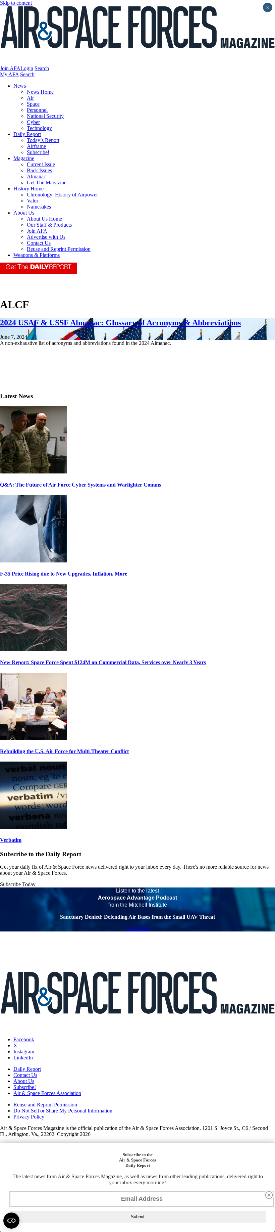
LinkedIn (23, 1057)
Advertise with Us (46, 237)
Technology (39, 128)
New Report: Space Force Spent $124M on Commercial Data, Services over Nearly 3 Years (103, 662)
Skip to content (16, 3)
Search (42, 68)
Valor (32, 200)
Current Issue (41, 164)
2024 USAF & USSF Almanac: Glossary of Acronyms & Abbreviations (120, 322)
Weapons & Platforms (36, 255)
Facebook (23, 1039)
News (19, 86)
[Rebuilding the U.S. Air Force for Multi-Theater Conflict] (33, 738)
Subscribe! (38, 152)
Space (33, 104)
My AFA (9, 74)
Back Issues (39, 170)
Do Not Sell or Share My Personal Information (62, 1110)
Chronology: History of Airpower (62, 194)
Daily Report (27, 134)
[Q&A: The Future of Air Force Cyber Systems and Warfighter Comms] (33, 471)
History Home (28, 188)
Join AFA (10, 68)
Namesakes (39, 207)
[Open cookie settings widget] (11, 1221)
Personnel (37, 110)
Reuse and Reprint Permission (59, 249)
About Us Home (44, 219)
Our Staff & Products (49, 225)
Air (30, 98)
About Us (23, 213)
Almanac (36, 176)
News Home (40, 92)
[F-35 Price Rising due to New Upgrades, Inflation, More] (33, 560)
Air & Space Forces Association (47, 1093)
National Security (45, 116)
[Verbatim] (33, 827)
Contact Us (39, 243)
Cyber (33, 122)
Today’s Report (43, 140)
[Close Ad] (269, 1195)
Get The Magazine (46, 182)
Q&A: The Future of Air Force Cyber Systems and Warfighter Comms (80, 485)
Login (26, 68)
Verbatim (10, 840)
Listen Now (137, 928)
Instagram (23, 1051)
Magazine (23, 158)
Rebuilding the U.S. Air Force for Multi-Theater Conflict (64, 751)
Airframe (36, 146)
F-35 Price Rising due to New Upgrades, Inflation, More (63, 574)
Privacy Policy (28, 1117)
